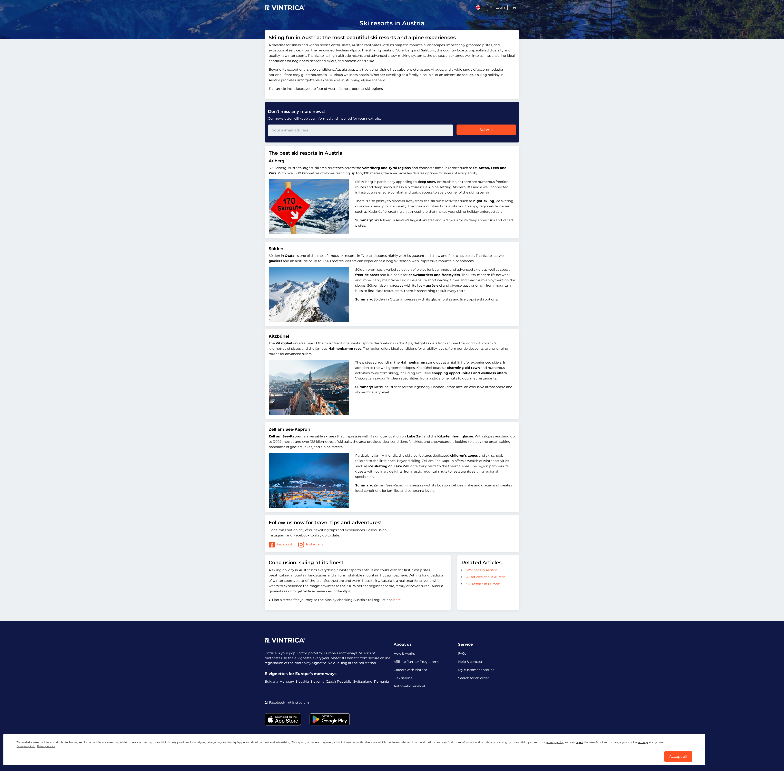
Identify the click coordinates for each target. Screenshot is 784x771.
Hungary (287, 681)
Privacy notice (46, 746)
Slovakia (302, 681)
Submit (486, 130)
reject (579, 742)
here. (397, 600)
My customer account (476, 670)
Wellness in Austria (481, 570)
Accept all (678, 756)
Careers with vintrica (410, 670)
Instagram (314, 544)
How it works (404, 653)
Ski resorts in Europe (483, 584)
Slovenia (317, 681)
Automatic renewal (409, 686)
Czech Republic (339, 681)
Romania (381, 681)
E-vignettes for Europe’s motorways (300, 673)
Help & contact (470, 662)
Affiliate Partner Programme (416, 662)
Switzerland (362, 681)
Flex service (403, 678)
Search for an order (473, 678)
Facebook (285, 544)
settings (643, 742)
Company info (26, 746)
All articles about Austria (486, 577)
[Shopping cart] (514, 7)
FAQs (462, 653)
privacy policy (555, 742)
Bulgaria (271, 681)
